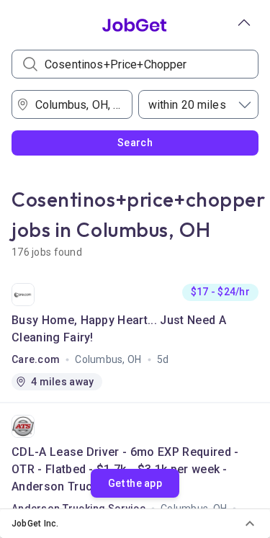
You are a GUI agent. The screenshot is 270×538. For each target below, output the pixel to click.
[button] (135, 523)
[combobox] (76, 104)
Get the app (135, 483)
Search (135, 142)
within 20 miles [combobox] (187, 105)
